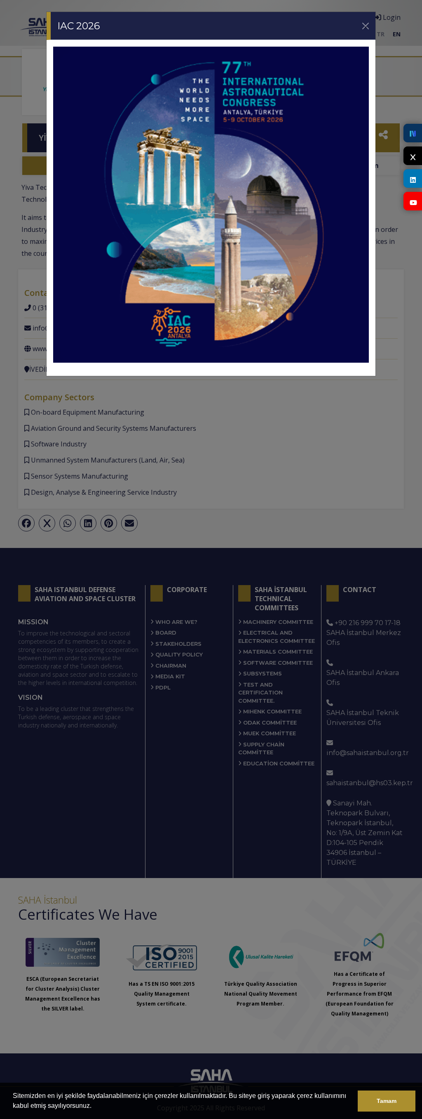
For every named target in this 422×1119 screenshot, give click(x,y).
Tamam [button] (386, 1101)
